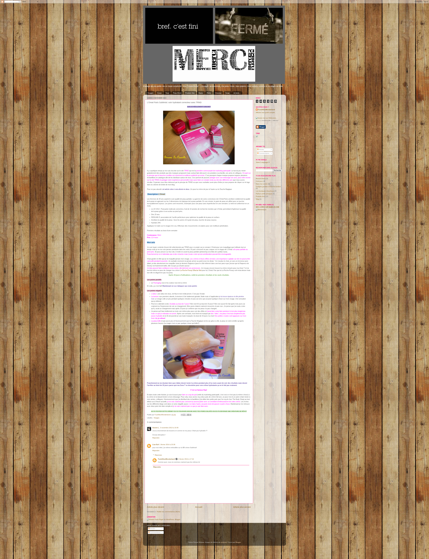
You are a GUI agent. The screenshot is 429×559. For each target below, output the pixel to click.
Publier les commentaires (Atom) (168, 512)
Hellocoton (275, 120)
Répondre (155, 438)
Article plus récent (155, 507)
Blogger (238, 542)
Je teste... (237, 93)
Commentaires (264, 153)
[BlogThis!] (184, 415)
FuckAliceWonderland (166, 459)
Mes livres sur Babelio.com (267, 207)
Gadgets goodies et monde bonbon (268, 186)
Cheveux (218, 93)
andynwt (224, 542)
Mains (201, 93)
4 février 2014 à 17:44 (186, 459)
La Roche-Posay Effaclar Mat (191, 270)
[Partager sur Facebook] (188, 415)
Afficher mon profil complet (265, 112)
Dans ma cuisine (262, 184)
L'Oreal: (161, 194)
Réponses (158, 455)
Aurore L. (155, 428)
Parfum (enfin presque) (264, 194)
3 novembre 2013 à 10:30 (169, 428)
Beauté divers (261, 178)
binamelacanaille (266, 120)
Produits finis (190, 93)
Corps (159, 93)
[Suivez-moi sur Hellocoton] (266, 118)
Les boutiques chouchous (265, 191)
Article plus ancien (242, 507)
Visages (150, 93)
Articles (261, 149)
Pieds (209, 93)
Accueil (198, 507)
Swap (227, 93)
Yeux (167, 93)
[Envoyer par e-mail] (182, 415)
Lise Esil (155, 444)
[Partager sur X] (186, 415)
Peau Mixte (177, 93)
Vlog (257, 199)
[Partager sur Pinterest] (190, 415)
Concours (259, 181)
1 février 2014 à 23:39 (167, 444)
